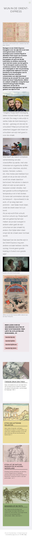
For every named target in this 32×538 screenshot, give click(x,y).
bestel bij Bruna (11, 344)
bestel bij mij (10, 337)
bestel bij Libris (11, 348)
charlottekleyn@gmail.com (12, 534)
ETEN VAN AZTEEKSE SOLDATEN (13, 424)
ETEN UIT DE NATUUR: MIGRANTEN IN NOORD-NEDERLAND (14, 466)
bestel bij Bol (10, 341)
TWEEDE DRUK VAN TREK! (15, 382)
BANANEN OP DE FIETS (14, 506)
